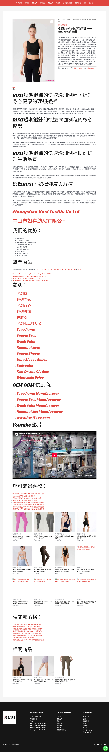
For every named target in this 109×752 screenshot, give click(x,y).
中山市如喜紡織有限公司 (40, 221)
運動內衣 (34, 3)
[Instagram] (101, 744)
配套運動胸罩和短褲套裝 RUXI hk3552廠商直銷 (27, 624)
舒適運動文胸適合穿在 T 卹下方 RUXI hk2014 (26, 627)
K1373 (59, 269)
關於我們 (78, 3)
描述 (14, 89)
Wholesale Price (30, 377)
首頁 (59, 19)
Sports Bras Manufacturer (39, 399)
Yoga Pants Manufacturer (38, 393)
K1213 (50, 269)
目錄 (31, 721)
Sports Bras (26, 335)
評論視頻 (59, 723)
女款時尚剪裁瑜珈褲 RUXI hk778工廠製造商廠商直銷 (28, 507)
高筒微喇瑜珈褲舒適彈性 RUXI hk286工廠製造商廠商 (28, 502)
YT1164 (73, 269)
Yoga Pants (26, 329)
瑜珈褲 (27, 3)
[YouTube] (105, 744)
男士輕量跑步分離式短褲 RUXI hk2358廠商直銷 (27, 633)
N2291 (42, 269)
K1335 (54, 269)
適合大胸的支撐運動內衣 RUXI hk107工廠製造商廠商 (28, 494)
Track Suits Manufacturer (38, 405)
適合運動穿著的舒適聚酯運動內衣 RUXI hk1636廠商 (28, 505)
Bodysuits (25, 365)
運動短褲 (50, 3)
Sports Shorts (28, 353)
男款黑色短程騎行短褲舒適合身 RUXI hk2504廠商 (27, 629)
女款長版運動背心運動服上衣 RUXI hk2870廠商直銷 (28, 635)
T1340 (68, 269)
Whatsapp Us (87, 732)
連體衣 (58, 3)
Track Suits (26, 341)
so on (79, 269)
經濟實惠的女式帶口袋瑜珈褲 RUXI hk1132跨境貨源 (28, 509)
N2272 (64, 269)
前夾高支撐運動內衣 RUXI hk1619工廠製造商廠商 (27, 498)
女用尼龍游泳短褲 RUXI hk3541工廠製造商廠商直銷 (28, 640)
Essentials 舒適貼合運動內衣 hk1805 (24, 496)
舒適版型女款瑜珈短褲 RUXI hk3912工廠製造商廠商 (28, 631)
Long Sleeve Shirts (32, 359)
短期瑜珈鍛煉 (90, 68)
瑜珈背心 (42, 3)
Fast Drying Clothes (33, 371)
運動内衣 (24, 299)
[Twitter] (98, 744)
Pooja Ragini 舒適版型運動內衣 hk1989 (25, 500)
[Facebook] (94, 744)
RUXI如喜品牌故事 (35, 717)
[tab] (14, 89)
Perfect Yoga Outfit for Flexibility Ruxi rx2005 (26, 278)
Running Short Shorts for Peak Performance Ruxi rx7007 (30, 280)
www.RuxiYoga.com (33, 417)
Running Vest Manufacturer (40, 411)
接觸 (84, 3)
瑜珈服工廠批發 (68, 3)
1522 (45, 269)
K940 (37, 269)
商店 (84, 719)
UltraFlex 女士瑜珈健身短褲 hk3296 (23, 638)
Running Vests (28, 347)
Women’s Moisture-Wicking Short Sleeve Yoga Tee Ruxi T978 (32, 274)
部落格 (91, 3)
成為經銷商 (33, 719)
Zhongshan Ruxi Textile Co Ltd (46, 211)
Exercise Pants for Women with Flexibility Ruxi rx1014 (29, 276)
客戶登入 (86, 727)
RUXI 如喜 (19, 3)
